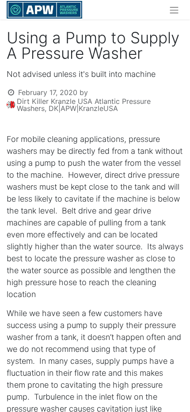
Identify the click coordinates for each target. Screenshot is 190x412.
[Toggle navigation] (174, 9)
